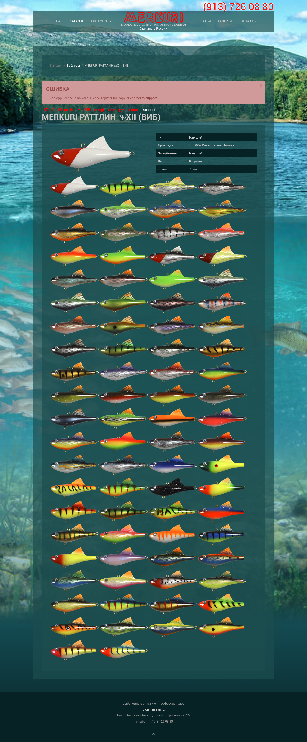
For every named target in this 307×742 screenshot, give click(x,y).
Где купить (101, 21)
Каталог (77, 21)
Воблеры (73, 65)
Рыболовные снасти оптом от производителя (153, 27)
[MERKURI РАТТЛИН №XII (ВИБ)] (93, 154)
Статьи (205, 21)
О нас (57, 21)
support (151, 98)
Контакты (247, 21)
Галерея (225, 21)
